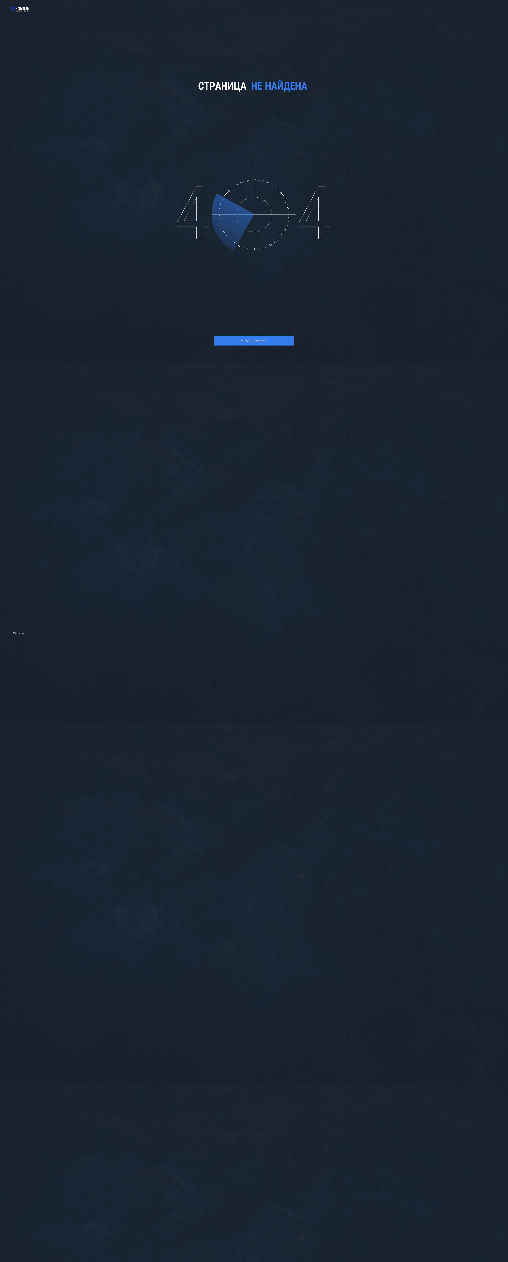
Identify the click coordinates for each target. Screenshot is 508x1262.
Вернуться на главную (254, 340)
